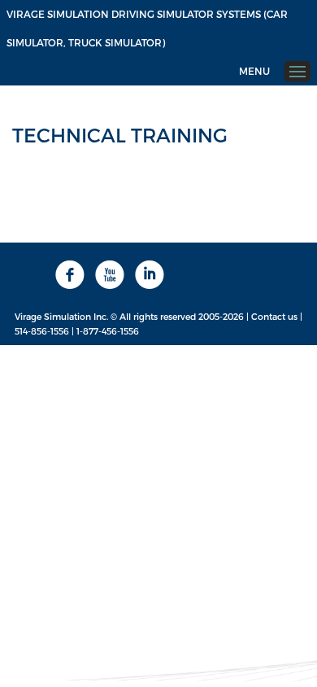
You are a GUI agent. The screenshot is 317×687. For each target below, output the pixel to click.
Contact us (274, 316)
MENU (254, 71)
